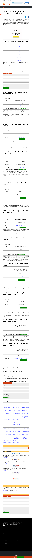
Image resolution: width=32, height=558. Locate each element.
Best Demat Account (8, 0)
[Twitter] (27, 17)
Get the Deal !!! (4, 470)
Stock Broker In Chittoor (16, 407)
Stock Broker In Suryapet (16, 434)
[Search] (28, 448)
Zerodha (19, 48)
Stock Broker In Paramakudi (25, 428)
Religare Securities (20, 323)
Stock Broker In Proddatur (16, 431)
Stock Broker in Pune (5, 543)
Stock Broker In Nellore (16, 426)
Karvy (20, 267)
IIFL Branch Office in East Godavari (20, 252)
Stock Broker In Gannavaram (7, 410)
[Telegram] (25, 17)
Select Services (5, 394)
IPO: (3, 492)
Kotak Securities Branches (17, 542)
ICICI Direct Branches (16, 543)
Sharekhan (19, 49)
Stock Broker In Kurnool (16, 419)
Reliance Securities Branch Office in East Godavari (20, 358)
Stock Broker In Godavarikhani (16, 410)
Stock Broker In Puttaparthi (25, 431)
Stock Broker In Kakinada (7, 413)
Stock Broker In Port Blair (25, 429)
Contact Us (16, 555)
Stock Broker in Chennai (6, 545)
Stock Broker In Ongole (25, 426)
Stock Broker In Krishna (7, 419)
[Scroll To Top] (31, 555)
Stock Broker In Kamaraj (25, 413)
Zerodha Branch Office (21, 137)
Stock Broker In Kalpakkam (16, 413)
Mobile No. (5, 78)
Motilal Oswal (19, 52)
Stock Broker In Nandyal (16, 424)
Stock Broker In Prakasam (7, 431)
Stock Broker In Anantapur (7, 405)
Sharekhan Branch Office (17, 539)
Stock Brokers (7, 8)
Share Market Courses (20, 0)
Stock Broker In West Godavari (16, 442)
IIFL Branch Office (20, 251)
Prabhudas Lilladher (19, 57)
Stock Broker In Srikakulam (7, 434)
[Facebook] (28, 17)
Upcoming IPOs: (5, 490)
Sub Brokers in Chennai (17, 535)
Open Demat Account (20, 557)
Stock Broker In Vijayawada (7, 440)
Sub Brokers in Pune (16, 533)
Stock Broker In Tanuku (25, 434)
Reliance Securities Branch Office (20, 356)
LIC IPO (4, 0)
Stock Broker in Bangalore (6, 542)
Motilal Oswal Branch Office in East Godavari (20, 225)
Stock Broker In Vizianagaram (7, 442)
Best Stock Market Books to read (7, 535)
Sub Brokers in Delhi (16, 530)
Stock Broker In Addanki (7, 403)
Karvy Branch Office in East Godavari (20, 278)
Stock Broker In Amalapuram (25, 403)
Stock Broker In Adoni (16, 403)
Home (3, 8)
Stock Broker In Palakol (7, 428)
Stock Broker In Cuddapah (25, 407)
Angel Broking (19, 46)
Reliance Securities (19, 60)
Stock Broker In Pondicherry (7, 429)
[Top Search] (3, 7)
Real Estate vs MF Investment (7, 530)
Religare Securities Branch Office (20, 332)
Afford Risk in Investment (6, 533)
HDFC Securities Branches (17, 545)
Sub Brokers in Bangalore (17, 532)
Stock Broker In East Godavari (16, 408)
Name (4, 75)
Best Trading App (26, 0)
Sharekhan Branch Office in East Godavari (20, 167)
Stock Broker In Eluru (25, 408)
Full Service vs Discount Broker (7, 529)
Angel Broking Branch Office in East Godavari (20, 106)
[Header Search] (28, 7)
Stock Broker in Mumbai (6, 539)
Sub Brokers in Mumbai (17, 529)
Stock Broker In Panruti (16, 428)
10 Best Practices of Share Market (7, 532)
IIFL (19, 54)
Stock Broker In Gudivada (25, 410)
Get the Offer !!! (5, 457)
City (3, 391)
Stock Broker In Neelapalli (7, 426)
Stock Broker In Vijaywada (16, 440)
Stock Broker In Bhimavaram (16, 405)
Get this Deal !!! (5, 463)
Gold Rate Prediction (14, 0)
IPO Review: (4, 487)
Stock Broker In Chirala (7, 407)
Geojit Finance (19, 51)
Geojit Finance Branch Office (20, 196)
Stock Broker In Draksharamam (7, 408)
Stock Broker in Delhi (5, 540)
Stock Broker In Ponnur (16, 429)
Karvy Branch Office (20, 276)
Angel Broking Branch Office (20, 105)
